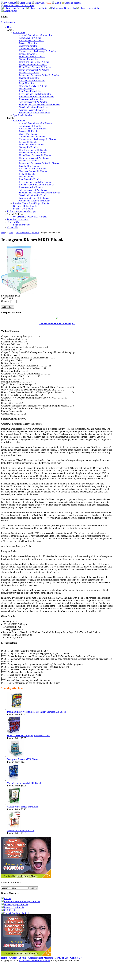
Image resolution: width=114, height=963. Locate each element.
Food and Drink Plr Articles (32, 56)
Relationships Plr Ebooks (31, 187)
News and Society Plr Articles (33, 86)
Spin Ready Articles (22, 115)
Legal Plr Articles (27, 83)
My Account (10, 2)
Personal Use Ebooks (23, 208)
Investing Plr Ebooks (29, 166)
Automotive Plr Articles (30, 38)
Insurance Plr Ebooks (29, 160)
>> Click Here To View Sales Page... (57, 323)
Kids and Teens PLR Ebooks (32, 168)
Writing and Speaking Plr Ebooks (34, 200)
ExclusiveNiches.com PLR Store (34, 960)
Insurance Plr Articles (29, 72)
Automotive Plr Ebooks (30, 126)
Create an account (72, 2)
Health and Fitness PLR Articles (34, 62)
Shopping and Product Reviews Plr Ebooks (39, 192)
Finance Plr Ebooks (28, 142)
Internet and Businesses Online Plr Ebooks (39, 163)
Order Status (25, 2)
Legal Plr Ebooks (27, 174)
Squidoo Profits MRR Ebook (20, 830)
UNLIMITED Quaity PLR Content (29, 216)
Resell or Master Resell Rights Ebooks (31, 203)
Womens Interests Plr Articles (32, 110)
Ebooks (11, 232)
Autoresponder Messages (40, 957)
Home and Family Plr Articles (33, 64)
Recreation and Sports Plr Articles (35, 94)
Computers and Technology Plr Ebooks (37, 139)
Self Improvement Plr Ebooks (33, 190)
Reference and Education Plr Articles (36, 96)
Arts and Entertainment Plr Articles (35, 35)
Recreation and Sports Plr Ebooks (35, 182)
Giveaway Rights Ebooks (25, 206)
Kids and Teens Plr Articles (32, 80)
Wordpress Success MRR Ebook (22, 759)
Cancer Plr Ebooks (28, 134)
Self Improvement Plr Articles (33, 102)
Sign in (58, 2)
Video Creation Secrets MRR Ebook (24, 783)
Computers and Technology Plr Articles (37, 51)
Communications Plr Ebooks (32, 136)
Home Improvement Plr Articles (34, 70)
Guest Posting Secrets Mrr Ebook (22, 806)
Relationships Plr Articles (31, 99)
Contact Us (12, 227)
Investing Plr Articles (29, 78)
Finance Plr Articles (28, 54)
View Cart (39, 2)
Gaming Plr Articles (28, 59)
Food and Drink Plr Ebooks (32, 144)
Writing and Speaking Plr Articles (34, 112)
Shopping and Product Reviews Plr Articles (39, 104)
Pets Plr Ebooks (26, 176)
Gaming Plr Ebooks (28, 147)
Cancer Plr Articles (28, 46)
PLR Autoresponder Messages (21, 211)
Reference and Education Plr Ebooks (36, 184)
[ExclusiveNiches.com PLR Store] (17, 5)
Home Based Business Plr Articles (35, 67)
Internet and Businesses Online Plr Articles (39, 75)
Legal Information (21, 224)
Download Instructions (17, 219)
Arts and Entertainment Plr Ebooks (35, 123)
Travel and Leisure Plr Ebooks (33, 195)
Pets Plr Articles (26, 88)
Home (10, 27)
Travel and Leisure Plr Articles (33, 107)
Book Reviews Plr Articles (31, 40)
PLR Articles (19, 32)
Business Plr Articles (28, 43)
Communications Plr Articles (32, 48)
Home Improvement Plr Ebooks (34, 158)
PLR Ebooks (19, 120)
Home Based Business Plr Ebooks (35, 155)
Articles (13, 957)
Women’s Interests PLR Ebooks (34, 198)
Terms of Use (13, 222)
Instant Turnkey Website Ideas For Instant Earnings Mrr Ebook (36, 712)
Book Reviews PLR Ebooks (32, 128)
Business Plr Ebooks (28, 131)
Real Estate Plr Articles (30, 91)
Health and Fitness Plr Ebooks (33, 150)
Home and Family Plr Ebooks (33, 152)
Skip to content (8, 22)
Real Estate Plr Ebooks (30, 179)
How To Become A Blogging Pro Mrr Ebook (28, 735)
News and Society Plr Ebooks (33, 171)
